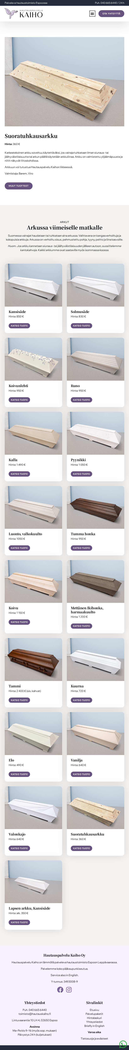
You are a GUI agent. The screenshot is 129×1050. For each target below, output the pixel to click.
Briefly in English (94, 1025)
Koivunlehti (18, 385)
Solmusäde (80, 311)
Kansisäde (17, 311)
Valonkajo (17, 834)
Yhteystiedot (94, 1021)
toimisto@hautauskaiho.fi (35, 1013)
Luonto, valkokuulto (25, 533)
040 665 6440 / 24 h (112, 2)
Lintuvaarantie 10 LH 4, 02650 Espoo (34, 1020)
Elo (11, 760)
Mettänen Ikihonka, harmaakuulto (87, 609)
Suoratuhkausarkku (87, 834)
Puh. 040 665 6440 (35, 1009)
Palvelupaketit (94, 1013)
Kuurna (77, 686)
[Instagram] (69, 990)
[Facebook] (60, 990)
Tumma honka (83, 533)
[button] (92, 14)
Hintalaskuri (94, 1017)
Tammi (15, 686)
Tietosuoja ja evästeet (94, 1038)
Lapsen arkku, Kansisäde (29, 908)
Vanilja (77, 760)
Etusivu (94, 1009)
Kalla (13, 459)
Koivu (13, 607)
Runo (75, 385)
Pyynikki (78, 459)
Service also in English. (65, 975)
